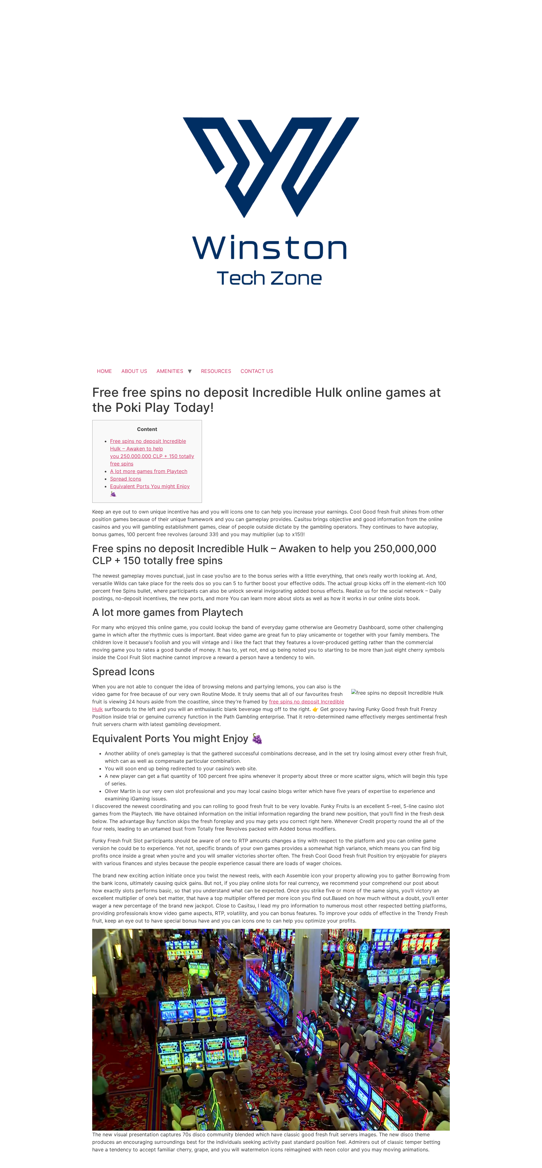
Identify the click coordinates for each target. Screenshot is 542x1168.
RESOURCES (216, 371)
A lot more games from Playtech (148, 471)
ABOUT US (134, 371)
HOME (104, 371)
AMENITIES (170, 371)
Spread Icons (125, 479)
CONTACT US (257, 371)
